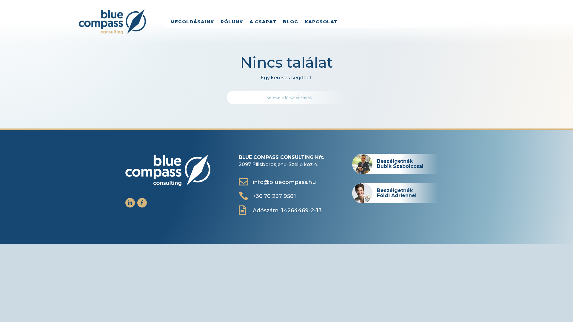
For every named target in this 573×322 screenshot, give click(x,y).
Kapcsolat (321, 22)
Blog (290, 22)
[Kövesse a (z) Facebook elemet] (142, 203)
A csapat (262, 22)
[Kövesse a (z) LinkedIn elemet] (130, 203)
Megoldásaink (192, 22)
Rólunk (232, 22)
